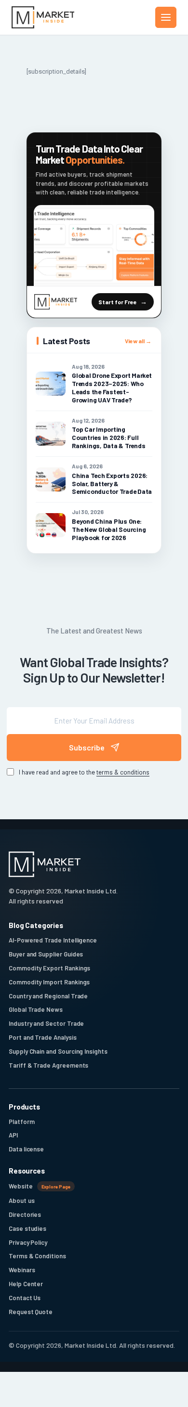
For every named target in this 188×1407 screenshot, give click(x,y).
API (13, 1135)
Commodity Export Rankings (49, 968)
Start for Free (117, 301)
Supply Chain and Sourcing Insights (58, 1051)
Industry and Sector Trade (46, 1023)
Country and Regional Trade (48, 996)
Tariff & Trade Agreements (48, 1065)
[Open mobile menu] (165, 17)
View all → (138, 341)
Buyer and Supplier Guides (46, 954)
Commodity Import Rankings (49, 982)
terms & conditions (122, 772)
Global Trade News (36, 1009)
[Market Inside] (43, 17)
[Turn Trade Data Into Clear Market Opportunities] (94, 245)
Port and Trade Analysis (43, 1037)
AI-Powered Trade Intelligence (53, 940)
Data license (26, 1149)
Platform (21, 1121)
